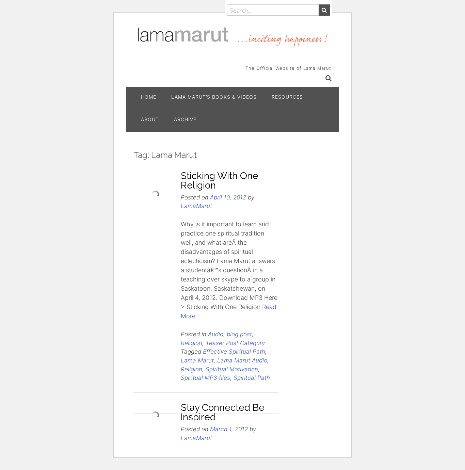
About (150, 119)
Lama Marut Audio (242, 360)
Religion (191, 342)
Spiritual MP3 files (205, 377)
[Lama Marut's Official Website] (232, 36)
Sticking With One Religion (219, 180)
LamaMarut (196, 205)
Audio (215, 334)
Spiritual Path (252, 377)
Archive (185, 119)
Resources (287, 97)
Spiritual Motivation (232, 369)
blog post (239, 334)
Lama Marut (197, 360)
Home (148, 97)
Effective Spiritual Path (234, 351)
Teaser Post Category (235, 342)
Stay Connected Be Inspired (222, 412)
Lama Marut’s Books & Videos (214, 97)
